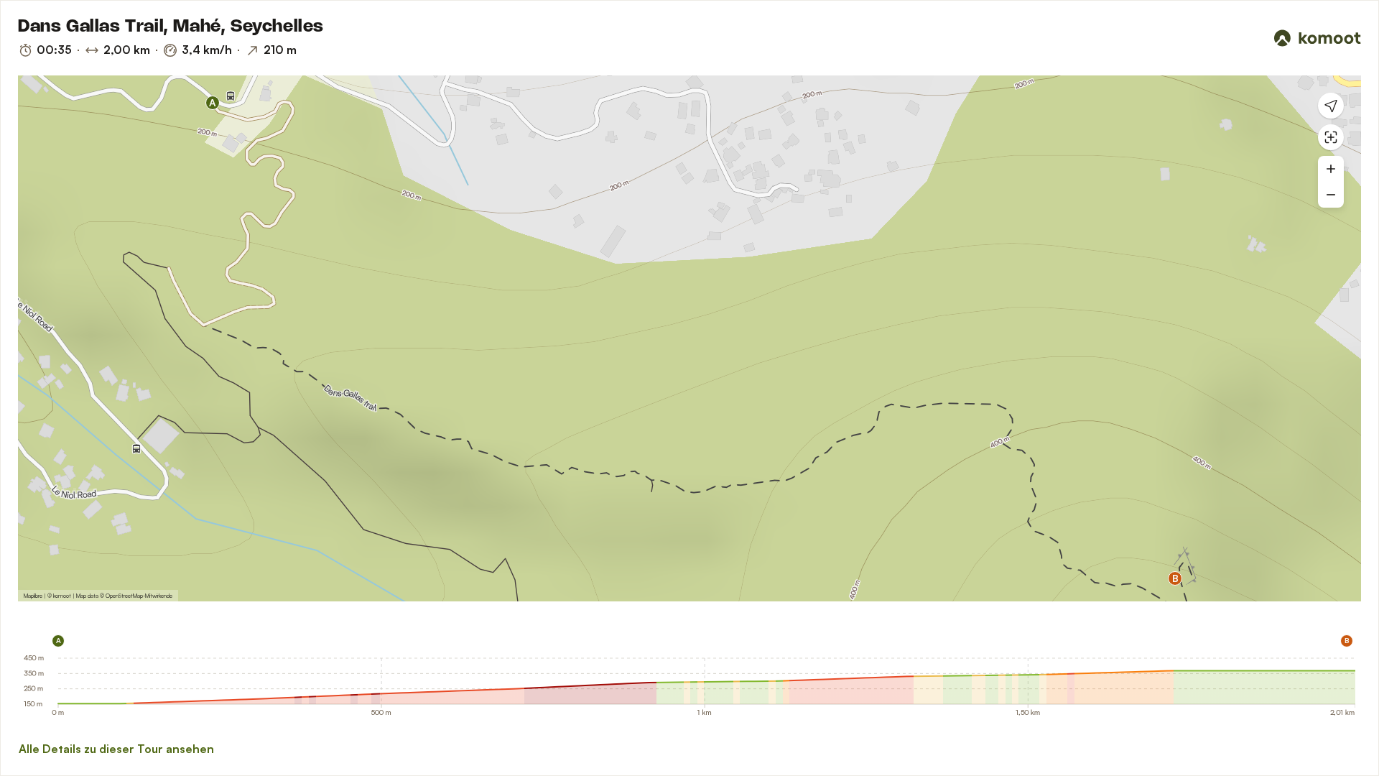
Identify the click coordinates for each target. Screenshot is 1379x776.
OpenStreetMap (124, 595)
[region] (689, 338)
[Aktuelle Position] (1331, 106)
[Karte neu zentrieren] (1331, 137)
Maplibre (33, 595)
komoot (62, 595)
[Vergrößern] (1331, 169)
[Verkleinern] (1331, 195)
